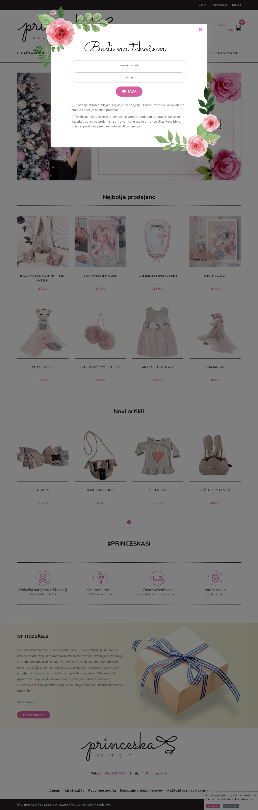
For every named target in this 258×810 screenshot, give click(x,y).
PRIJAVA (129, 91)
